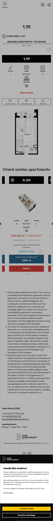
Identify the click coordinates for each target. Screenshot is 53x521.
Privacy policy (8, 493)
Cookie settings (26, 515)
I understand (27, 509)
